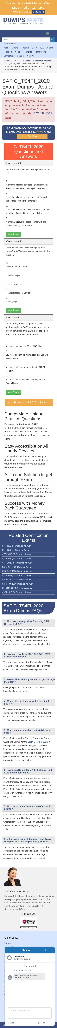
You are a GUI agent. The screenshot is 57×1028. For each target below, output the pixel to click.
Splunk (20, 56)
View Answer (13, 234)
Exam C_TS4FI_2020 (38, 742)
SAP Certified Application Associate (36, 61)
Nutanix (28, 52)
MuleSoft (8, 52)
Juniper (49, 48)
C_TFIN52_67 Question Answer (16, 546)
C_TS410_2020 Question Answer (17, 588)
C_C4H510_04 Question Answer (16, 592)
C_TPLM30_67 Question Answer (16, 554)
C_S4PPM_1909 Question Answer (17, 584)
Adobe (7, 48)
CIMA (34, 48)
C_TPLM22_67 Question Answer (16, 576)
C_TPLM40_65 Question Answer (16, 559)
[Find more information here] (29, 986)
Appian (26, 48)
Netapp (18, 52)
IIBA (42, 48)
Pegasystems (40, 52)
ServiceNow (9, 56)
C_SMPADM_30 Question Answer (17, 567)
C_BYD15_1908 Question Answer (17, 571)
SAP (15, 61)
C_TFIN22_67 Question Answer (16, 550)
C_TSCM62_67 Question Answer (17, 563)
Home (7, 61)
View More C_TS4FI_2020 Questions (29, 402)
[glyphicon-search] (52, 39)
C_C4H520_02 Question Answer (16, 580)
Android (16, 48)
